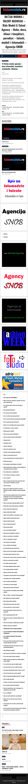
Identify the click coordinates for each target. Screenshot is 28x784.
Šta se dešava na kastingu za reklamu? (12, 475)
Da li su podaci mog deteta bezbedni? (11, 685)
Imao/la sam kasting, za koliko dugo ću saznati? (14, 622)
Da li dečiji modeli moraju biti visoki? (11, 554)
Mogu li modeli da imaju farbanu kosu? (12, 518)
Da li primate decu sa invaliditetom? (11, 472)
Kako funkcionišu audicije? (9, 650)
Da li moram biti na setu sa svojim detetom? (13, 667)
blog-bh (3, 764)
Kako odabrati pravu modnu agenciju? (11, 598)
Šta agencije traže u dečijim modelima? (12, 578)
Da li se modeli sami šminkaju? (10, 545)
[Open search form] (15, 56)
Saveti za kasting (7, 485)
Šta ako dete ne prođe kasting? (10, 584)
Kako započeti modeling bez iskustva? (12, 533)
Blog (3, 727)
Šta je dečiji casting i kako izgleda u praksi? (12, 730)
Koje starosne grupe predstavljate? (11, 434)
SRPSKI (3, 759)
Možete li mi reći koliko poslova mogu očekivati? (14, 425)
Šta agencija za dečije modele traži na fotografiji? (14, 575)
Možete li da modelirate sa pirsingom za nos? (13, 515)
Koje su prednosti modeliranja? (10, 581)
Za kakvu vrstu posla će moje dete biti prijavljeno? (14, 682)
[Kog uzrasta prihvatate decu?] (14, 163)
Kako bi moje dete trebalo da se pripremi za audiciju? (15, 653)
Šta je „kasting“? (7, 478)
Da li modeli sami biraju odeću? (10, 563)
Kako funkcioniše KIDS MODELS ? (10, 397)
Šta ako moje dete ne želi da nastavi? (11, 607)
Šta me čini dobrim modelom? (10, 530)
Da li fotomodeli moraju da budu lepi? (11, 548)
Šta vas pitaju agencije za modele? (11, 569)
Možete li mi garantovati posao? (10, 455)
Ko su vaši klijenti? (8, 693)
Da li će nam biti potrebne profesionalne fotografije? (15, 419)
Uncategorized (5, 60)
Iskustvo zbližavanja (8, 446)
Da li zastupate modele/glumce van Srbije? (13, 464)
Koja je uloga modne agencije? (10, 601)
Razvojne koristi (7, 440)
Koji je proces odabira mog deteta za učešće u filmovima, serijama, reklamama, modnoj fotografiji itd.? (14, 490)
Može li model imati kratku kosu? (11, 509)
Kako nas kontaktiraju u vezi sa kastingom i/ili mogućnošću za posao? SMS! (13, 689)
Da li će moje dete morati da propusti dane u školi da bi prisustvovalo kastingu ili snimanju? (15, 709)
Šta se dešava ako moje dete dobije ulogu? (13, 664)
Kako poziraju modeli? (8, 527)
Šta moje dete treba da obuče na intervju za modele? (15, 557)
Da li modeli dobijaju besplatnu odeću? (12, 566)
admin (3, 72)
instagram (6, 237)
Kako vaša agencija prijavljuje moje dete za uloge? (14, 676)
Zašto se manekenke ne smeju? (10, 539)
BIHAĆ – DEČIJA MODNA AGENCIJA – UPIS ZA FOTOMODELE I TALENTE (12, 767)
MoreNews (19, 781)
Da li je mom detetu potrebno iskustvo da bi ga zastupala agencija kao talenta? (13, 641)
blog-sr (3, 756)
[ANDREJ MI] (14, 742)
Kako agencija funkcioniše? (9, 410)
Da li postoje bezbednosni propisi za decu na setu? (14, 670)
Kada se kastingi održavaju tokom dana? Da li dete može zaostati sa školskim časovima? (14, 481)
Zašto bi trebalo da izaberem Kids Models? (12, 437)
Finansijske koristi (7, 443)
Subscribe (24, 56)
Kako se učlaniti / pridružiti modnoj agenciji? (13, 595)
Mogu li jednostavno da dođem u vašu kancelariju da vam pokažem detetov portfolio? (15, 468)
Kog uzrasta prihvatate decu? (9, 172)
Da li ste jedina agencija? (9, 679)
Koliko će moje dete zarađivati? (10, 625)
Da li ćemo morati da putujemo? (10, 413)
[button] (2, 56)
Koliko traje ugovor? (8, 461)
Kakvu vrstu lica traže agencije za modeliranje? (13, 551)
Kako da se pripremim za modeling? (11, 536)
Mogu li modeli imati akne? (9, 521)
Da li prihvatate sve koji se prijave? (11, 428)
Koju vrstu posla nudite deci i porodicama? (13, 696)
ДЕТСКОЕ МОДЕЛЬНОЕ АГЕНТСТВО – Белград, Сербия (12, 150)
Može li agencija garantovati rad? (11, 615)
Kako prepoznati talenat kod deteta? (11, 587)
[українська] (14, 132)
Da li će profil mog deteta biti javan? (11, 422)
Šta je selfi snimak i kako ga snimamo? (12, 656)
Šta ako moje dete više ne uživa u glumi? (12, 673)
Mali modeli (5, 748)
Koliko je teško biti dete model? (10, 572)
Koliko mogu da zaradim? (9, 431)
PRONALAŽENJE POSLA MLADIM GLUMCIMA (12, 628)
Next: (13, 113)
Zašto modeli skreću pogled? (10, 542)
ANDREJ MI (4, 752)
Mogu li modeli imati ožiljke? (10, 512)
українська (5, 141)
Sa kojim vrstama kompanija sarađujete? (12, 452)
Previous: (13, 107)
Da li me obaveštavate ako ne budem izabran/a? (14, 458)
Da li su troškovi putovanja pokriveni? (12, 416)
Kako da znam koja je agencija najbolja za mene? (14, 503)
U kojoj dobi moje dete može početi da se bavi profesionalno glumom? (13, 646)
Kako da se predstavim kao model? (11, 560)
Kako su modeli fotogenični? (10, 524)
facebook (5, 234)
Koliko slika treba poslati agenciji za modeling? (13, 506)
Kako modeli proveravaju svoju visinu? (12, 604)
